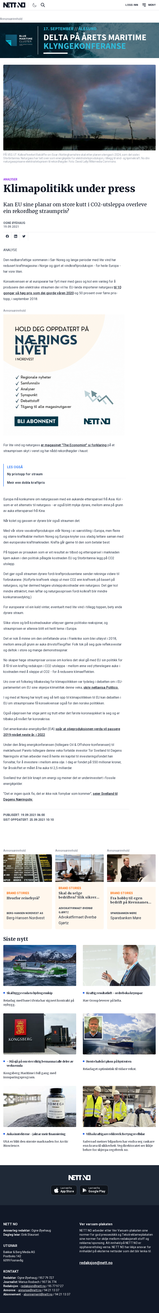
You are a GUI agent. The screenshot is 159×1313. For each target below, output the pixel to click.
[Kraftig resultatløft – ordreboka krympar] (119, 965)
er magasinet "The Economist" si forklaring (74, 445)
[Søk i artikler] (42, 4)
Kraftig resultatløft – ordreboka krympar (114, 993)
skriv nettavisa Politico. (101, 687)
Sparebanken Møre (125, 918)
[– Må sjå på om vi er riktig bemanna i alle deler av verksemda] (39, 1033)
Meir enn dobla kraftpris (26, 483)
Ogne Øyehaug (14, 223)
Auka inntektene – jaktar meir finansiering (36, 1134)
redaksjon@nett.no (33, 1286)
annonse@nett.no (30, 1290)
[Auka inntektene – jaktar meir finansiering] (39, 1106)
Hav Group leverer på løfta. (102, 1000)
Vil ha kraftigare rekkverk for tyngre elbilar (115, 1134)
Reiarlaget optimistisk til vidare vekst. (109, 1069)
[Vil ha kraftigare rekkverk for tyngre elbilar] (119, 1106)
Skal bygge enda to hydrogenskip (29, 993)
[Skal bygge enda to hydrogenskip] (39, 965)
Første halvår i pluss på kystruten (108, 1061)
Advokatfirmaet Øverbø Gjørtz (77, 920)
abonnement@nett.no (38, 1294)
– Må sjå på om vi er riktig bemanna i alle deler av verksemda (40, 1063)
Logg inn (131, 5)
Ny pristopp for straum (25, 474)
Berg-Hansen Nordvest (26, 918)
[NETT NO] (17, 4)
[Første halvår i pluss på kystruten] (119, 1033)
